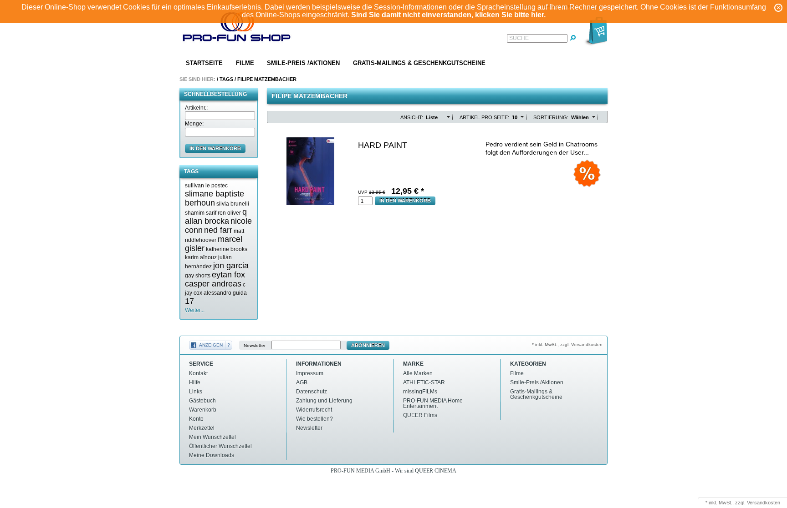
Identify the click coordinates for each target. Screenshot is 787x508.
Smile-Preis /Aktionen (303, 63)
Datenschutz (311, 391)
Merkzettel (202, 428)
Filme (245, 63)
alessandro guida (225, 293)
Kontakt (198, 373)
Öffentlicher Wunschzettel (220, 446)
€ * (407, 191)
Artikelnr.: (196, 108)
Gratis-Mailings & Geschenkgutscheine (419, 63)
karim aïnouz (201, 257)
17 (189, 301)
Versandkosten (763, 502)
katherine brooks (226, 249)
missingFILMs (420, 391)
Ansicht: (411, 117)
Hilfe (194, 382)
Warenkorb (202, 410)
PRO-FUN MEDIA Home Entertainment (433, 403)
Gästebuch (202, 400)
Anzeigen (211, 344)
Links (195, 391)
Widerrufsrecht (314, 410)
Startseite (204, 63)
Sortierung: (550, 117)
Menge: (194, 124)
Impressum (309, 373)
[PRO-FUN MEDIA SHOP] (236, 29)
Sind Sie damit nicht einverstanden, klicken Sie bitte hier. (448, 15)
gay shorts (197, 275)
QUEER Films (420, 415)
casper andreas (213, 283)
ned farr (218, 230)
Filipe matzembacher (266, 79)
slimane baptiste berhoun (214, 198)
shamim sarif (200, 213)
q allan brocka (216, 216)
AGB (301, 382)
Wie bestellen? (314, 419)
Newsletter (255, 345)
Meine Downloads (211, 455)
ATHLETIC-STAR (424, 382)
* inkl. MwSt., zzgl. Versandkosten (567, 344)
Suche (519, 38)
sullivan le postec (206, 185)
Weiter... (194, 310)
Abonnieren (368, 345)
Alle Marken (418, 373)
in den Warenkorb (215, 148)
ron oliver (229, 213)
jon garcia (231, 265)
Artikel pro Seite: (484, 117)
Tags (226, 79)
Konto (196, 419)
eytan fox (228, 274)
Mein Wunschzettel (212, 437)
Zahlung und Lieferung (324, 400)
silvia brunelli (232, 204)
